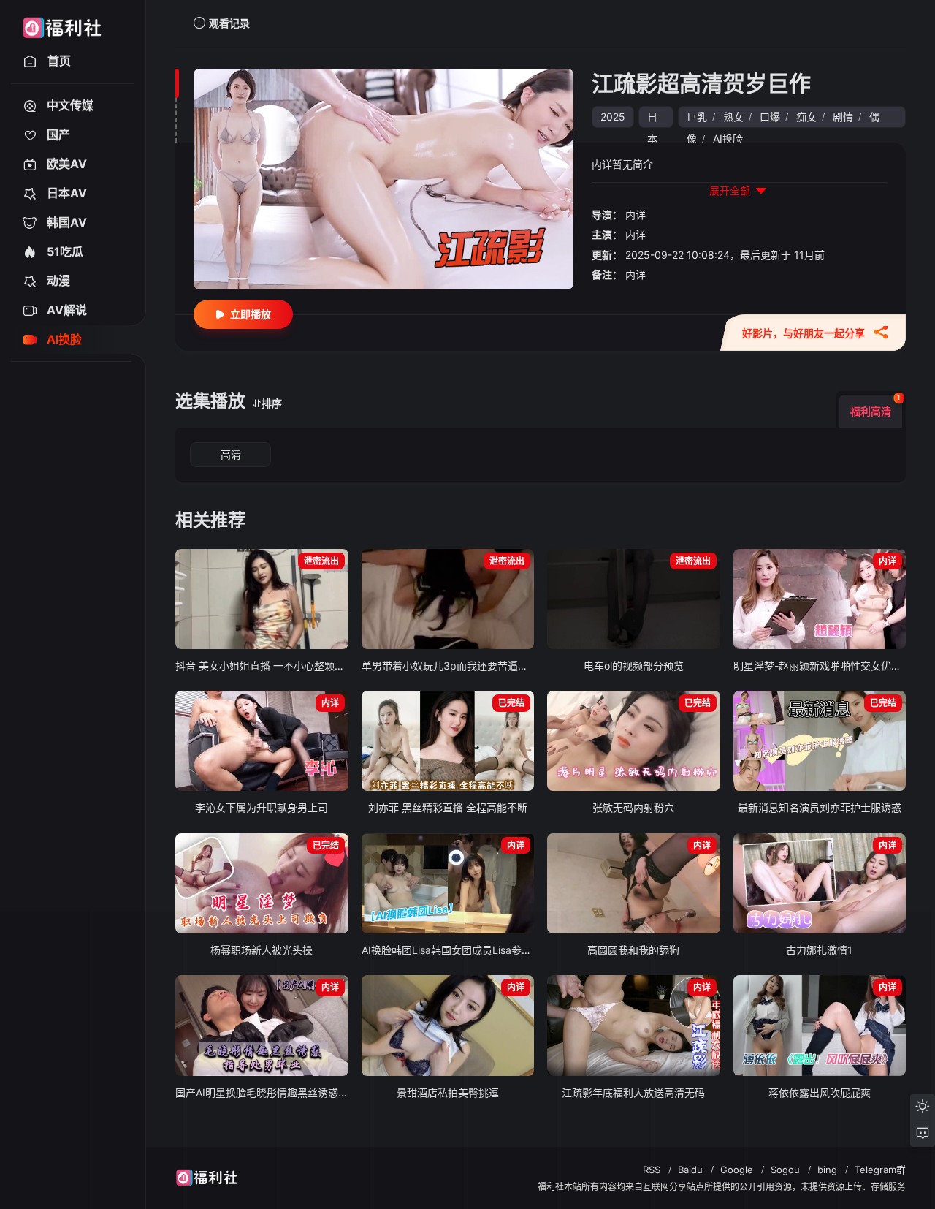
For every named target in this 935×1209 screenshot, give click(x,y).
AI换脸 (728, 138)
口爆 (770, 116)
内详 (635, 214)
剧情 (843, 116)
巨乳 (697, 116)
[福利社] (62, 23)
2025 (612, 116)
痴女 (806, 116)
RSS (651, 1169)
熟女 (733, 116)
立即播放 (250, 314)
